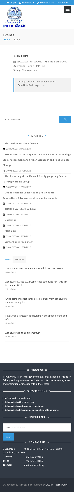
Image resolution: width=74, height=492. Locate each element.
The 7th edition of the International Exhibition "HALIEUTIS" (34, 268)
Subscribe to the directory (19, 402)
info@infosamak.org (34, 465)
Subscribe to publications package (24, 406)
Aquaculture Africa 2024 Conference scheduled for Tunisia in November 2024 (36, 283)
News (8, 259)
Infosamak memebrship (17, 398)
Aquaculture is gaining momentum (22, 332)
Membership (47, 2)
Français (64, 2)
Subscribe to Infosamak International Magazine (31, 410)
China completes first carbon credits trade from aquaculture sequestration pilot (36, 300)
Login (13, 2)
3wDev (49, 484)
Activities (19, 259)
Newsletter (28, 2)
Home (7, 39)
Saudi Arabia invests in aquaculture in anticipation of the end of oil (36, 317)
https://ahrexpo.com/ (27, 70)
